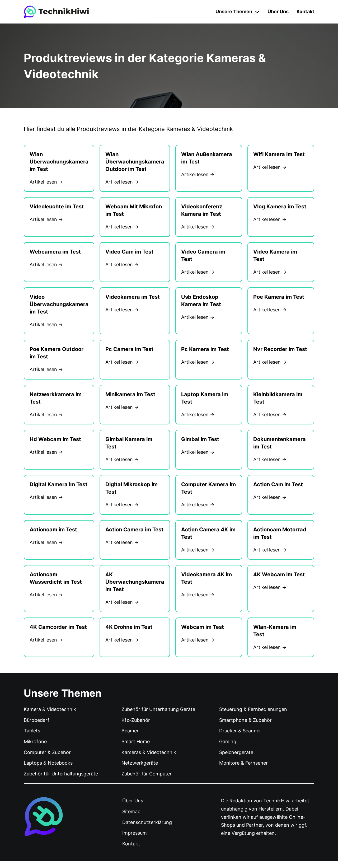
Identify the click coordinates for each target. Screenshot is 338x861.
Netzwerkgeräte (139, 763)
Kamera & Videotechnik (50, 709)
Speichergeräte (236, 752)
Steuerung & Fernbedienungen (253, 709)
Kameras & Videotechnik (148, 752)
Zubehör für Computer (146, 773)
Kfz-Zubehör (135, 720)
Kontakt (305, 11)
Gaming (227, 741)
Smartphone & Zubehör (245, 720)
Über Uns (278, 11)
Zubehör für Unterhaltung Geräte (158, 709)
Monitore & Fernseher (243, 763)
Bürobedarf (36, 720)
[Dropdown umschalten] (257, 12)
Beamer (130, 730)
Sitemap (131, 811)
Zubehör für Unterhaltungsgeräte (61, 773)
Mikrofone (35, 741)
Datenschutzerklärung (147, 822)
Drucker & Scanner (240, 730)
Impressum (134, 833)
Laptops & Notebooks (48, 763)
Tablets (32, 730)
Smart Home (135, 741)
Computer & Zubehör (47, 752)
